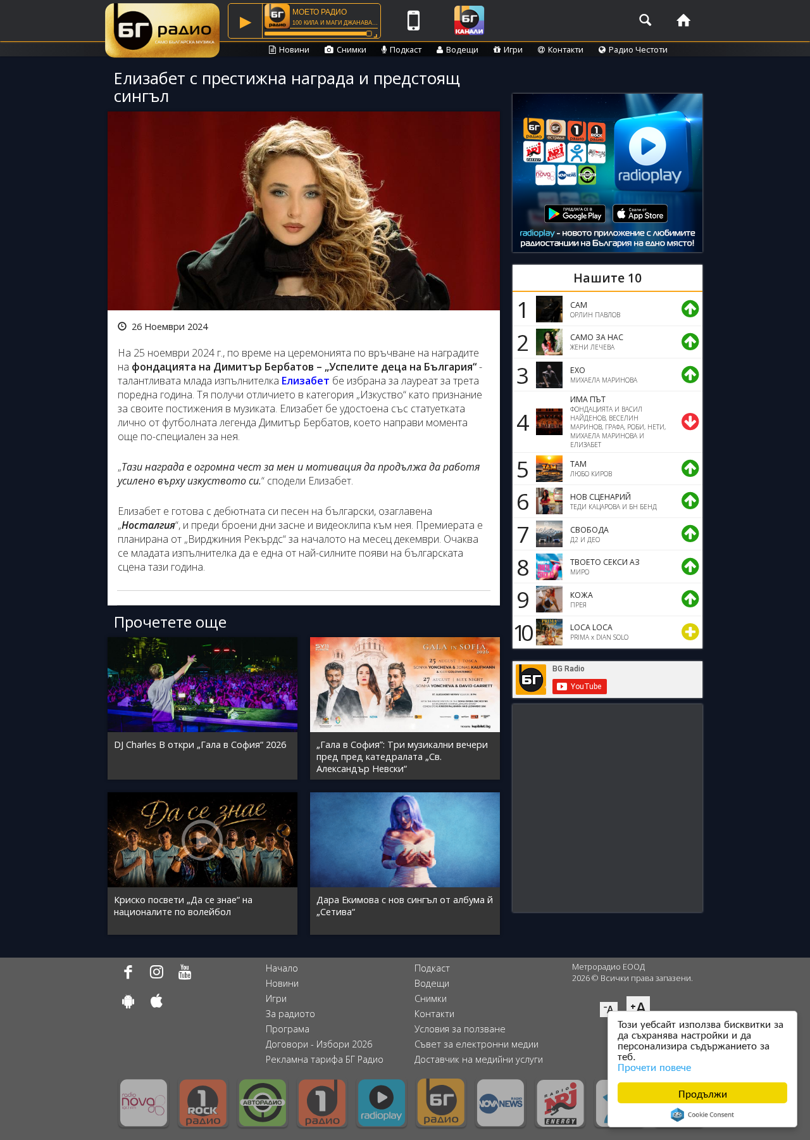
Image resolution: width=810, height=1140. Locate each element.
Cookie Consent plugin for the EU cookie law (702, 1115)
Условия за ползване (460, 1029)
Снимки (351, 49)
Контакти (565, 49)
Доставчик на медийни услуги (478, 1059)
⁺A (638, 1007)
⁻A (609, 1009)
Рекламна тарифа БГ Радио (324, 1059)
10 (521, 632)
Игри (513, 49)
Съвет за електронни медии (476, 1044)
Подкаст (405, 49)
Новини (294, 49)
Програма (287, 1029)
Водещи (462, 49)
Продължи (702, 1093)
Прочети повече (654, 1066)
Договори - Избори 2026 (319, 1044)
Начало (282, 968)
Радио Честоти (638, 49)
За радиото (290, 1014)
